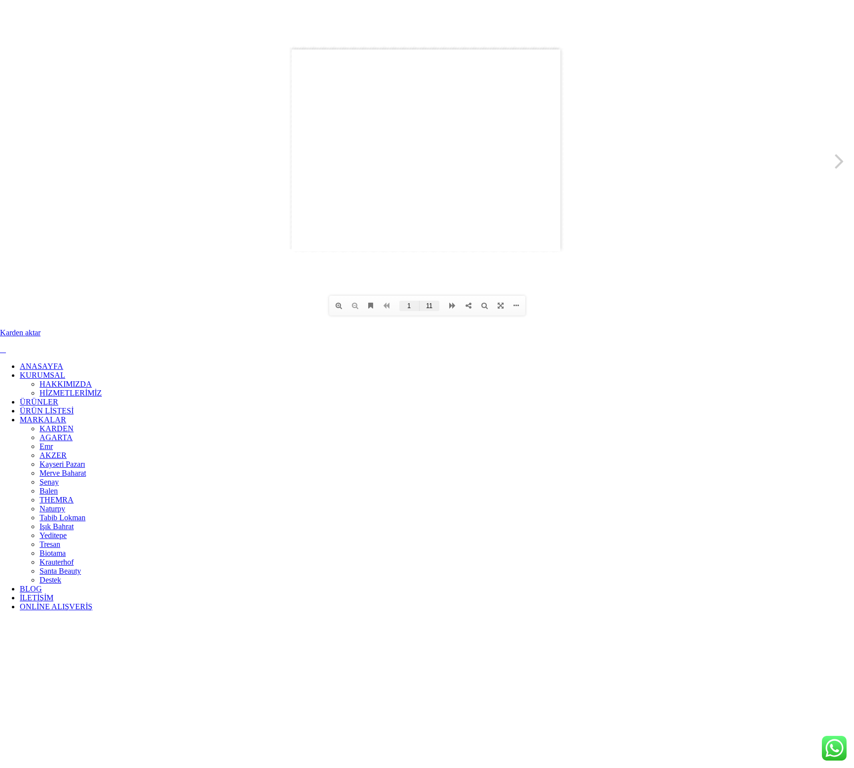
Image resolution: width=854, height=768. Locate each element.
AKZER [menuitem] (53, 455)
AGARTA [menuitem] (56, 437)
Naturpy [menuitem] (52, 508)
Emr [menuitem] (46, 446)
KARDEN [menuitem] (57, 428)
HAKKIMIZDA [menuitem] (66, 384)
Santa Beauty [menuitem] (60, 571)
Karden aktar (20, 332)
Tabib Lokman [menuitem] (62, 517)
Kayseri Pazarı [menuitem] (62, 464)
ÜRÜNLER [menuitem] (39, 402)
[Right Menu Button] (3, 349)
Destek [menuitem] (50, 580)
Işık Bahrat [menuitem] (57, 526)
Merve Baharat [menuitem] (63, 473)
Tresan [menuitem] (50, 544)
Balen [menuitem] (49, 491)
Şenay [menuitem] (49, 482)
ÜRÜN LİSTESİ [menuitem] (47, 411)
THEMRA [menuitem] (57, 500)
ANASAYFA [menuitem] (41, 366)
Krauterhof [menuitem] (57, 562)
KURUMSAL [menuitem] (42, 375)
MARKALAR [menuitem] (43, 419)
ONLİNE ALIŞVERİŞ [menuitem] (56, 606)
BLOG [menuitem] (31, 589)
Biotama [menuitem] (53, 553)
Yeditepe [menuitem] (53, 535)
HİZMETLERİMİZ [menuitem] (71, 393)
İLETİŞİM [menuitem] (36, 597)
